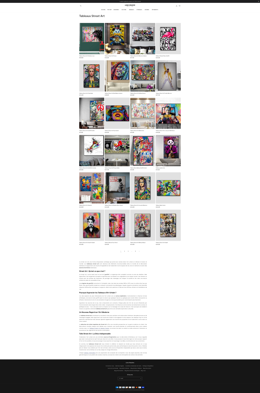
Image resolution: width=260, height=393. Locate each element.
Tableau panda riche (160, 167)
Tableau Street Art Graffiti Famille (87, 130)
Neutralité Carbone (124, 368)
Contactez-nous (110, 366)
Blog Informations (118, 370)
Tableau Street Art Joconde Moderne (138, 205)
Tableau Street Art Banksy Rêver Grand (114, 205)
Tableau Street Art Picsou (111, 55)
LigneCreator (122, 389)
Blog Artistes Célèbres (136, 368)
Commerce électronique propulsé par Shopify (134, 389)
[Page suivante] (139, 251)
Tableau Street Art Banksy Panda (99, 328)
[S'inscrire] (140, 378)
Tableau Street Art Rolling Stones (138, 93)
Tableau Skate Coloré (160, 205)
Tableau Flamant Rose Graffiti (162, 55)
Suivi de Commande (113, 368)
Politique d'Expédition (148, 366)
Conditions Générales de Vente (133, 366)
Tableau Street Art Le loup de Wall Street (165, 130)
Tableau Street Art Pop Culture (112, 130)
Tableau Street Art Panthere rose (86, 55)
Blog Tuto (143, 370)
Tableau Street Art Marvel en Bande (138, 55)
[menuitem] (103, 9)
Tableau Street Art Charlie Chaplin (87, 242)
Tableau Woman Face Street (111, 242)
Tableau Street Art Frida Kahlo (86, 93)
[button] (80, 5)
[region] (130, 1)
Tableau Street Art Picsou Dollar (112, 167)
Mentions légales (119, 366)
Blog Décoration (147, 368)
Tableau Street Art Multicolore (137, 130)
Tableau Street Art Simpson (85, 205)
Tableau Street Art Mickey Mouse (138, 242)
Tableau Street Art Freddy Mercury (164, 93)
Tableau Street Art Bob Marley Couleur (113, 93)
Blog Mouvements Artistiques (132, 370)
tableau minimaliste (90, 353)
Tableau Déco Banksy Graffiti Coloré (138, 167)
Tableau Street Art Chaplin (162, 242)
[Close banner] (258, 1)
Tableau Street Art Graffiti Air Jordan (87, 167)
